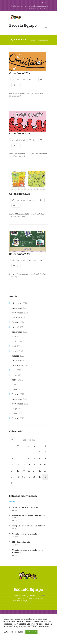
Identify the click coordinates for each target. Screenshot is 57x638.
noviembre (20, 312)
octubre (18, 317)
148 (34, 260)
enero (17, 327)
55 (34, 200)
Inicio (32, 40)
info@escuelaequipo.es (39, 6)
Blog (15, 276)
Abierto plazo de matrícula (24, 533)
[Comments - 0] (41, 80)
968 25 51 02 (43, 8)
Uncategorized (14, 96)
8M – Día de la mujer (21, 542)
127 (34, 140)
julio (16, 336)
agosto (29, 439)
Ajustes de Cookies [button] (13, 632)
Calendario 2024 (19, 73)
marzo (17, 351)
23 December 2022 (22, 153)
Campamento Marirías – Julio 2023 (28, 525)
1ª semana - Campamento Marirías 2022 (28, 516)
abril (17, 346)
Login (46, 2)
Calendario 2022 (19, 193)
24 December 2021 (22, 214)
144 (34, 79)
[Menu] (46, 27)
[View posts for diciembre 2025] (12, 439)
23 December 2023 (22, 93)
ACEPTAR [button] (31, 631)
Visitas (12, 501)
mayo (17, 379)
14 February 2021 (21, 274)
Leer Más (20, 79)
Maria (36, 93)
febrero (18, 322)
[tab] (12, 502)
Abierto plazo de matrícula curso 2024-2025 (27, 551)
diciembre (19, 303)
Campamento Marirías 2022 (25, 507)
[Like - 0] (15, 85)
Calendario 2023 (19, 133)
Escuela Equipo (41, 153)
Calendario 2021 (19, 254)
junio (17, 341)
